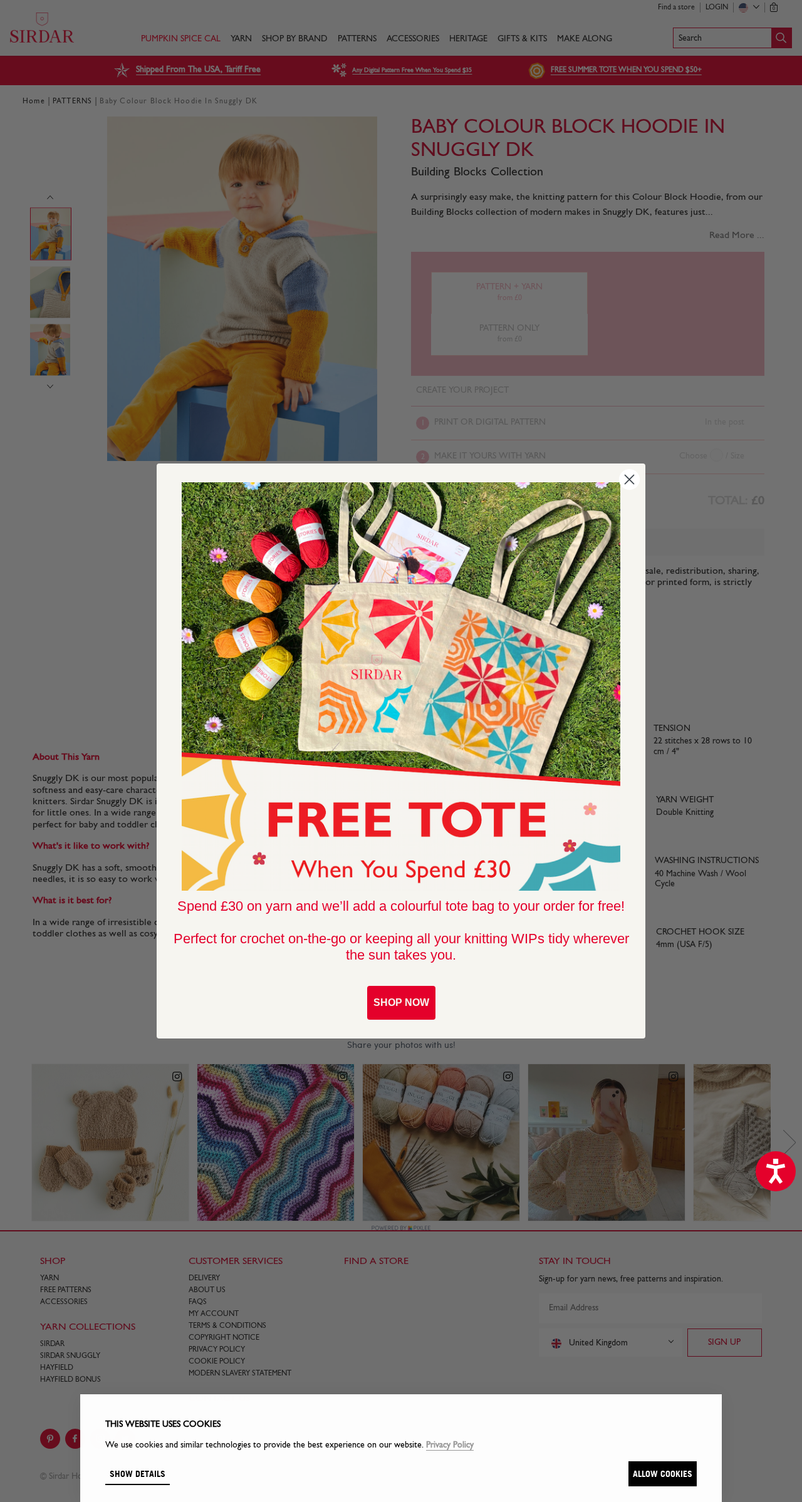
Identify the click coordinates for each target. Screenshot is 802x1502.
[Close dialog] (629, 479)
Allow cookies (662, 1473)
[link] (401, 686)
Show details (137, 1473)
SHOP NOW (401, 1002)
